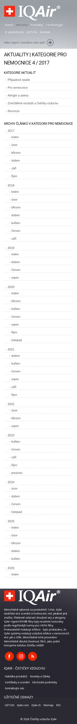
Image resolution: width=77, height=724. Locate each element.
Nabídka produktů (16, 676)
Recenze (14, 111)
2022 (11, 404)
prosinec (17, 472)
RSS (58, 705)
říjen (14, 176)
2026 (11, 568)
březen (16, 152)
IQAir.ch (36, 705)
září (13, 168)
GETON (9, 705)
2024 (11, 482)
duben (15, 160)
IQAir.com (23, 705)
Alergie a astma (18, 95)
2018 (11, 185)
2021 (11, 349)
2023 (11, 435)
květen (15, 223)
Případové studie (19, 79)
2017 (11, 130)
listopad (16, 340)
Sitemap (48, 705)
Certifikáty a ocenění (17, 682)
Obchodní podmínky (44, 682)
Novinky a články (40, 676)
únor (14, 145)
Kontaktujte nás (14, 688)
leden (15, 137)
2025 (11, 521)
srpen (15, 277)
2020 (11, 287)
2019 (11, 248)
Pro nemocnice (18, 87)
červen (15, 230)
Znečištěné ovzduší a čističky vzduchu (33, 103)
